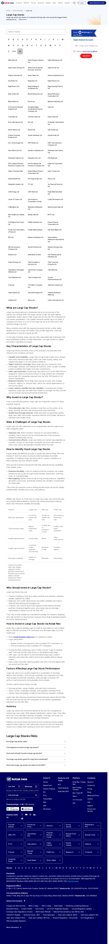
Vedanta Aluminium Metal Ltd (54, 294)
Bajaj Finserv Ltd (13, 86)
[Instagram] (30, 814)
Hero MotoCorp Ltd (14, 150)
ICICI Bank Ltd (52, 158)
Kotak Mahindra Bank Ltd (55, 193)
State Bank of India (34, 254)
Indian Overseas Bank (15, 171)
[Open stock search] (74, 3)
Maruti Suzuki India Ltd (55, 207)
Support (67, 3)
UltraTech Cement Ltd (55, 285)
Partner (60, 3)
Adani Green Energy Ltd (16, 68)
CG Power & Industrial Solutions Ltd (15, 108)
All (20, 51)
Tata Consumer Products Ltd (53, 263)
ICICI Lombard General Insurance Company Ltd (16, 165)
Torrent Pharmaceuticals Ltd (54, 278)
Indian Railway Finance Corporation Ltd (35, 172)
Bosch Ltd (31, 101)
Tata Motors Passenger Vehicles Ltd (16, 271)
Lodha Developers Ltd (55, 199)
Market (48, 3)
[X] (22, 814)
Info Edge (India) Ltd (35, 179)
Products (19, 3)
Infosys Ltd (51, 179)
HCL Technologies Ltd (15, 143)
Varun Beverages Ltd (35, 292)
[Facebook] (22, 819)
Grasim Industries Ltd (35, 135)
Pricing (33, 3)
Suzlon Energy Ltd (14, 262)
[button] (96, 3)
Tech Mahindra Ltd (14, 277)
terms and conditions (90, 51)
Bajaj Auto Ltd (32, 81)
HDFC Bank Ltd (33, 143)
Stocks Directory (18, 10)
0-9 (14, 51)
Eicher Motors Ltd (14, 130)
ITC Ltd (30, 184)
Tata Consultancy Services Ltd (34, 263)
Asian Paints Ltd (33, 75)
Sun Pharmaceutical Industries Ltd (54, 256)
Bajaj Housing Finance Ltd (55, 87)
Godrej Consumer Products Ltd (14, 136)
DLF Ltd (30, 122)
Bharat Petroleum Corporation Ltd (54, 95)
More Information (12, 927)
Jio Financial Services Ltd (55, 185)
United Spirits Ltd (13, 292)
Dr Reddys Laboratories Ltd (56, 123)
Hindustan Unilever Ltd (15, 158)
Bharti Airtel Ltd (13, 101)
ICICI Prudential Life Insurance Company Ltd (36, 165)
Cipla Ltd (51, 107)
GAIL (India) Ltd (53, 130)
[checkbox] (74, 51)
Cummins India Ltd (34, 117)
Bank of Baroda (13, 94)
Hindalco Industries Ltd (35, 150)
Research (41, 3)
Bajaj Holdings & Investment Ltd (33, 87)
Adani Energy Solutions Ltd (36, 61)
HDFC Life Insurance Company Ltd (55, 144)
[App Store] (26, 809)
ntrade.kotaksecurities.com (23, 637)
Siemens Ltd (12, 254)
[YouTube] (26, 814)
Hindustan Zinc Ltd (34, 158)
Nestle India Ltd (33, 215)
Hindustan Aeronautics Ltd (55, 151)
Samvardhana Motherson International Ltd (56, 239)
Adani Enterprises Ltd (55, 60)
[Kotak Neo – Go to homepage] (7, 3)
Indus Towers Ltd (54, 171)
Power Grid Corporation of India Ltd (16, 231)
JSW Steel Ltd (32, 192)
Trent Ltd (11, 285)
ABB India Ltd (12, 60)
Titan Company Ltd (34, 277)
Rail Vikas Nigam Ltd (54, 230)
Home (8, 10)
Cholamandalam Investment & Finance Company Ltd (35, 109)
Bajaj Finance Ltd (53, 81)
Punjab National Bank (35, 230)
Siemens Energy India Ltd (55, 248)
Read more (23, 19)
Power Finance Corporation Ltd (53, 223)
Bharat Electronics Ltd (35, 94)
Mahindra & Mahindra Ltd (35, 208)
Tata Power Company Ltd (35, 271)
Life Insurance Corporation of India (35, 200)
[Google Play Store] (12, 809)
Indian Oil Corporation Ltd (55, 165)
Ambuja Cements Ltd (15, 75)
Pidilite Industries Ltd (35, 222)
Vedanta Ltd (12, 300)
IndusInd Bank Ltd (14, 179)
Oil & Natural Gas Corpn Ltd (16, 223)
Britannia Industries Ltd (55, 101)
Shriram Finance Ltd (34, 247)
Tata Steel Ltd (52, 270)
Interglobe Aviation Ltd (15, 184)
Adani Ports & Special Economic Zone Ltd (35, 69)
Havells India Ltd (53, 135)
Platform (26, 3)
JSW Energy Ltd (13, 192)
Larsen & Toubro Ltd (15, 199)
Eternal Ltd (31, 130)
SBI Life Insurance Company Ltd (14, 248)
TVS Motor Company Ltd (35, 286)
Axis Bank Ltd (12, 81)
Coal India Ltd (12, 117)
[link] (14, 786)
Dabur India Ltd (53, 117)
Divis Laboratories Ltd (15, 122)
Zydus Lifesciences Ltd (56, 300)
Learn (54, 3)
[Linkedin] (34, 814)
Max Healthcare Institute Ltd (16, 216)
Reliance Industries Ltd (35, 237)
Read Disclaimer (73, 881)
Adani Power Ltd (53, 68)
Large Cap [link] (29, 10)
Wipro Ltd (31, 300)
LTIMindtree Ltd (13, 207)
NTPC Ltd (51, 215)
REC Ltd (10, 237)
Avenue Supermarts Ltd (56, 75)
